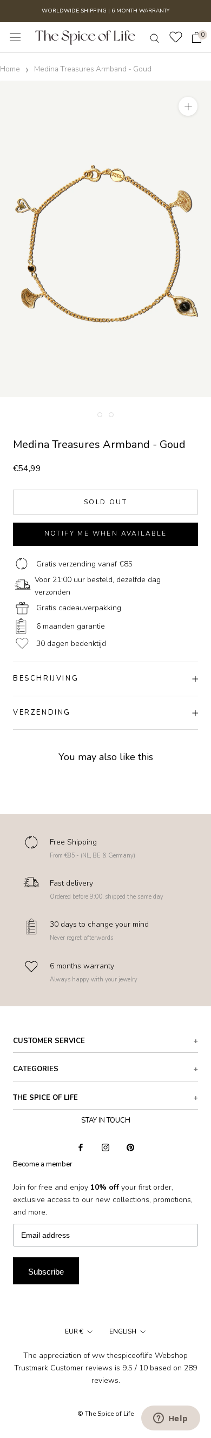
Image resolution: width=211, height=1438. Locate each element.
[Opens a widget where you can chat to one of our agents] (170, 1419)
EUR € (74, 1331)
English (122, 1331)
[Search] (155, 37)
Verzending (42, 712)
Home (10, 69)
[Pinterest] (130, 1147)
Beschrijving (45, 678)
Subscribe (46, 1271)
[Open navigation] (15, 38)
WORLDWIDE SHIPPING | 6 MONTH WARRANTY (105, 11)
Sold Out (105, 502)
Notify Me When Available (105, 533)
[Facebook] (80, 1147)
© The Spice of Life (105, 1413)
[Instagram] (105, 1147)
